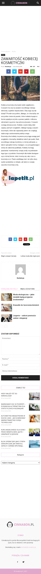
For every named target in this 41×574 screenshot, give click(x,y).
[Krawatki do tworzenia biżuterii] (6, 307)
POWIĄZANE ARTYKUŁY (9, 289)
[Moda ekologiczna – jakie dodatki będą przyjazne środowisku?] (6, 297)
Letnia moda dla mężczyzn (30, 256)
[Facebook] (17, 562)
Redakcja (8, 66)
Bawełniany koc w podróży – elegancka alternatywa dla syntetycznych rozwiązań (13, 406)
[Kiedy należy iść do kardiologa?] (34, 396)
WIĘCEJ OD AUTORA (27, 289)
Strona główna (5, 51)
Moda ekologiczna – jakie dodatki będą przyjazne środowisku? (23, 297)
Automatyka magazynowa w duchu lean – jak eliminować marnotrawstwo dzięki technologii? (13, 419)
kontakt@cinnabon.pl (28, 547)
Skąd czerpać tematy (8, 256)
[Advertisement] (20, 27)
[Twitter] (23, 562)
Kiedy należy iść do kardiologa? (9, 394)
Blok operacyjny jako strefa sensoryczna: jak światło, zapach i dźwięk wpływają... (13, 443)
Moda (3, 55)
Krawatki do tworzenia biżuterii (26, 305)
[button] (38, 3)
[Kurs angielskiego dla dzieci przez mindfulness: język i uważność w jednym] (34, 432)
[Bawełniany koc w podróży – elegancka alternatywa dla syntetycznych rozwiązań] (34, 407)
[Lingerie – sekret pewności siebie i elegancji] (6, 318)
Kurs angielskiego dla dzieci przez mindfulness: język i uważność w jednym (13, 432)
